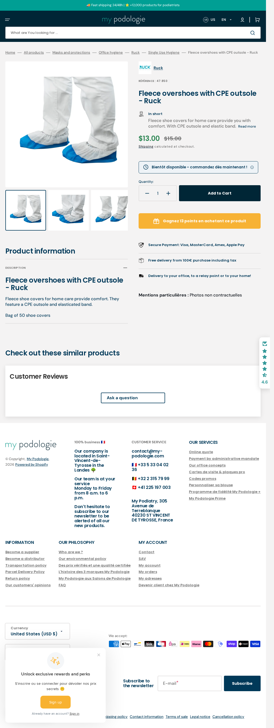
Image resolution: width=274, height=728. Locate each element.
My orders (148, 571)
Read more (247, 126)
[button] (7, 20)
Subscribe (242, 683)
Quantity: (146, 182)
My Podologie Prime (207, 498)
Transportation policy (26, 565)
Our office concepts (207, 465)
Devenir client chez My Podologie (169, 585)
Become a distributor (25, 558)
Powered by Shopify (31, 464)
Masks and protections (71, 52)
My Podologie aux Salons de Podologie (95, 578)
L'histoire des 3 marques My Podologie (94, 571)
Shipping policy (115, 716)
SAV (142, 558)
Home (10, 52)
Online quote (201, 452)
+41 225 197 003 (154, 487)
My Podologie (38, 459)
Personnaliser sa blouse (211, 485)
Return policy (17, 578)
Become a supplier (22, 552)
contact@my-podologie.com (148, 453)
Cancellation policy (228, 716)
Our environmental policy (82, 558)
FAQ (62, 585)
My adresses (150, 578)
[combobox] (133, 33)
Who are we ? (71, 552)
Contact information (146, 716)
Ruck (135, 52)
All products (34, 52)
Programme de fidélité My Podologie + (225, 491)
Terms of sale (177, 716)
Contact (146, 552)
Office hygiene (111, 52)
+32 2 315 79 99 (153, 479)
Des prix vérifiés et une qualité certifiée (95, 565)
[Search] (254, 33)
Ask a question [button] (122, 392)
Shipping (146, 146)
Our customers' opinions (28, 585)
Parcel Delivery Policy (25, 571)
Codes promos (202, 478)
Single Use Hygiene (164, 52)
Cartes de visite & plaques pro (217, 471)
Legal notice (200, 716)
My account (150, 565)
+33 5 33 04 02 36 (150, 467)
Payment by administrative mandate (224, 458)
